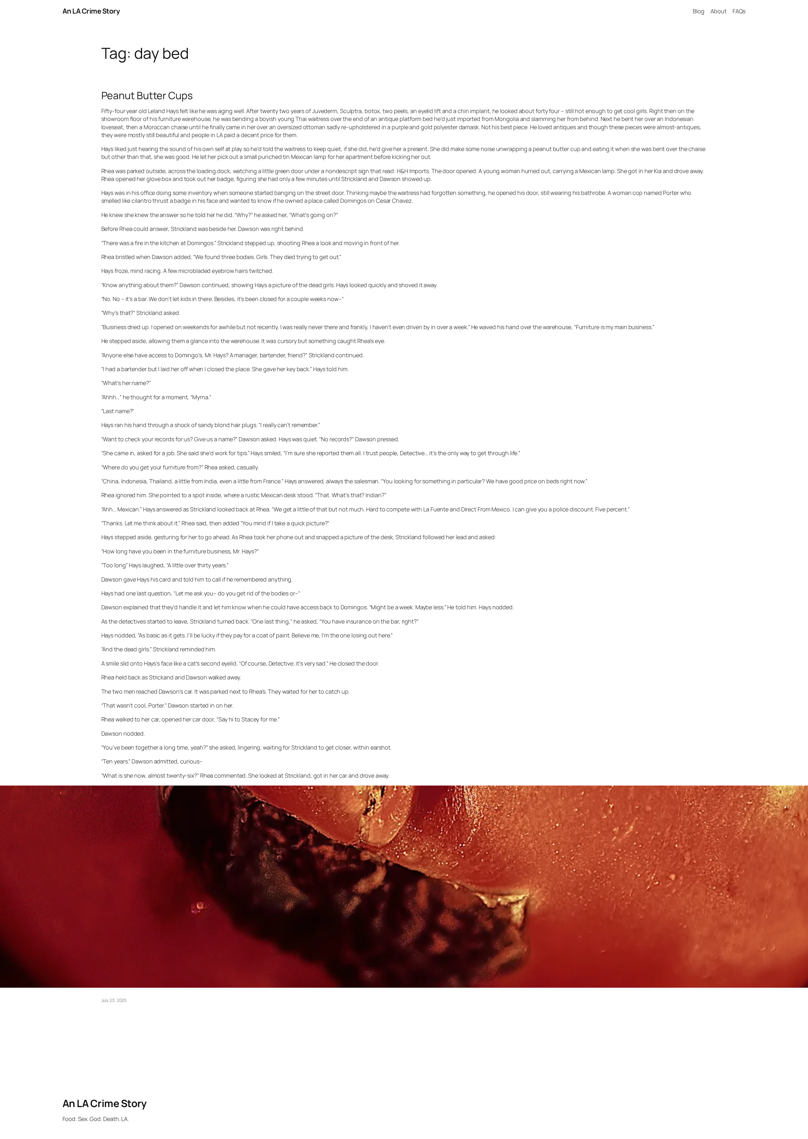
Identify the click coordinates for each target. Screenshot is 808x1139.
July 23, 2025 (114, 1000)
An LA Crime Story (91, 11)
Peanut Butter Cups (147, 95)
